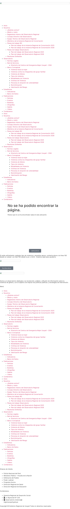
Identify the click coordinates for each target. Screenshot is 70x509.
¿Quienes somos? (13, 30)
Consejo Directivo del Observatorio (19, 36)
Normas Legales (12, 61)
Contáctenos (8, 111)
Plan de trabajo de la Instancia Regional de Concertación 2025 (32, 45)
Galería (9, 107)
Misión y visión (12, 32)
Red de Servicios (13, 63)
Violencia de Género (18, 74)
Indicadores (11, 91)
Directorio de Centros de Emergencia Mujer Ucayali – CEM (31, 65)
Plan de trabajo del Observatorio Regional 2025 (27, 52)
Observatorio (8, 58)
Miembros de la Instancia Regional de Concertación (25, 41)
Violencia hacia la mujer (19, 69)
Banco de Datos (12, 94)
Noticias (10, 98)
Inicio (5, 25)
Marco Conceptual (13, 67)
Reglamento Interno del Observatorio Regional (23, 34)
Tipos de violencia (17, 76)
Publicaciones (8, 96)
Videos (9, 109)
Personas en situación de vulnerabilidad (24, 83)
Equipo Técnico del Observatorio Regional (21, 39)
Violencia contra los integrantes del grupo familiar (28, 72)
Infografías (11, 105)
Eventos (10, 100)
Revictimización (16, 85)
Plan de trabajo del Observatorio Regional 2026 (27, 54)
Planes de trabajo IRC (14, 43)
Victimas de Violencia (18, 80)
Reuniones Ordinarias (14, 56)
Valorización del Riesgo (19, 87)
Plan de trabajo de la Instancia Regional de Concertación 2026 (32, 47)
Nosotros (7, 28)
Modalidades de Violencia (20, 78)
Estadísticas (8, 89)
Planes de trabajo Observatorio (18, 50)
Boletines (10, 102)
